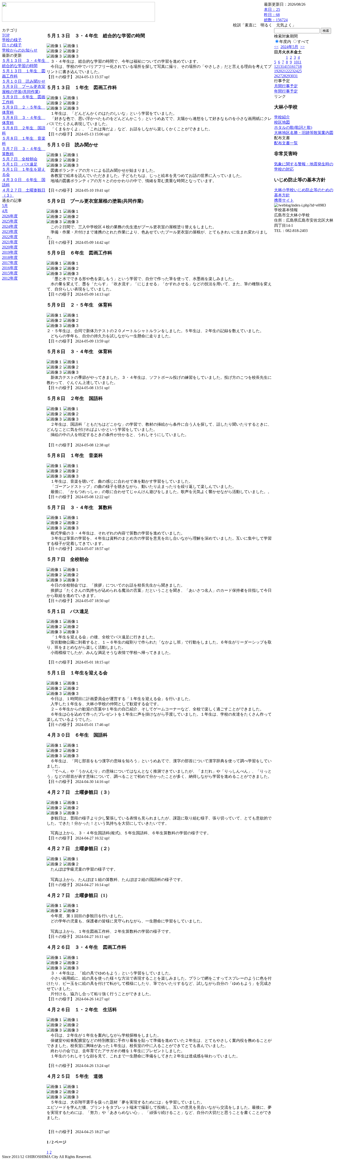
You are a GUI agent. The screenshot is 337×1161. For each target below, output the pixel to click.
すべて (303, 41)
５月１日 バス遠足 (19, 164)
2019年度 (10, 252)
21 (284, 71)
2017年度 (10, 263)
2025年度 (10, 221)
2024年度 (10, 226)
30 (292, 76)
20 (280, 71)
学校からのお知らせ (19, 50)
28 (284, 76)
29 (288, 76)
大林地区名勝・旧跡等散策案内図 (303, 133)
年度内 (285, 41)
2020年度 (10, 247)
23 (292, 71)
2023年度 (10, 231)
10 (296, 62)
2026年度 (10, 216)
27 (280, 76)
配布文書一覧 (286, 143)
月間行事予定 (286, 86)
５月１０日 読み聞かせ (23, 81)
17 (296, 66)
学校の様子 (12, 40)
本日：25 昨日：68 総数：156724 (276, 14)
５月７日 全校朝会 (19, 159)
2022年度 (10, 237)
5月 (5, 206)
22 (288, 71)
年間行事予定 (286, 91)
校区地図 (282, 122)
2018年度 (10, 257)
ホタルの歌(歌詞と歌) (293, 127)
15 (288, 66)
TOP (6, 35)
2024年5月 (289, 47)
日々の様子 (12, 45)
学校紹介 (282, 117)
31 (296, 76)
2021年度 (10, 242)
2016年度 (10, 268)
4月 (5, 211)
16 (292, 66)
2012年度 (10, 278)
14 (284, 66)
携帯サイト (284, 200)
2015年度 (10, 273)
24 (296, 71)
